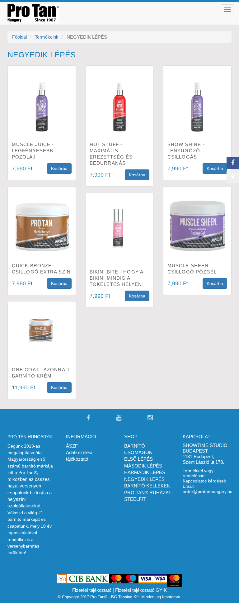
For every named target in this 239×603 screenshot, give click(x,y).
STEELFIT (135, 499)
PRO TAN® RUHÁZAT (147, 492)
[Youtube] (119, 418)
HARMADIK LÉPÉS (144, 472)
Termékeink (47, 37)
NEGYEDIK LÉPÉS (144, 479)
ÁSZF (72, 446)
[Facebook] (88, 418)
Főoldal (19, 37)
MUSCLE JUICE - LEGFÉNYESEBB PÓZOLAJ (33, 150)
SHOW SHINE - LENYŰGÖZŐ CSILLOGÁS (185, 150)
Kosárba (59, 168)
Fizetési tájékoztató (91, 590)
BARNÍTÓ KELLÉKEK (147, 485)
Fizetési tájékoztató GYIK (141, 590)
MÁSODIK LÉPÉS (143, 465)
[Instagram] (150, 418)
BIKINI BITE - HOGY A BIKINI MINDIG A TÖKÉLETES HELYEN (116, 278)
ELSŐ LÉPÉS (138, 459)
